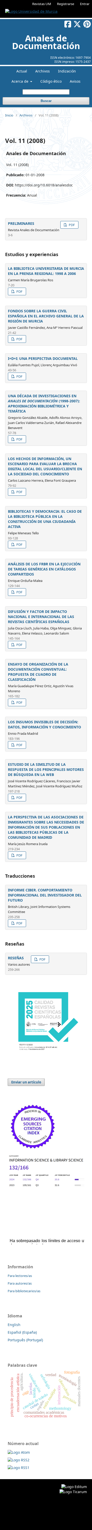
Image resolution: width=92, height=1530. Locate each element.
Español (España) (22, 1332)
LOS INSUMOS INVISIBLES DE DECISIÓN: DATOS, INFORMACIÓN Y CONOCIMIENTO (44, 724)
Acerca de (20, 81)
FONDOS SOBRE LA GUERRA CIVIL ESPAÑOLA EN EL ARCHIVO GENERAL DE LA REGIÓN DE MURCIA (46, 315)
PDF (71, 225)
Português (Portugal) (25, 1339)
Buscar (46, 101)
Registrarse (65, 4)
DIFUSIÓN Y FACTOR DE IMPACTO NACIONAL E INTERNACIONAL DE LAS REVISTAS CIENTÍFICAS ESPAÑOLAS (41, 616)
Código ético (51, 81)
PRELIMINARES (21, 223)
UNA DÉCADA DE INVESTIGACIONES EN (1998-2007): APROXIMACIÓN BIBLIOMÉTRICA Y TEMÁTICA (44, 403)
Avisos (75, 81)
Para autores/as (20, 1283)
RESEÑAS (16, 957)
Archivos (42, 71)
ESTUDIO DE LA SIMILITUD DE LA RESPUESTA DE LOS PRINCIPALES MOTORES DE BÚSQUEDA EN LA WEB (46, 769)
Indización (67, 71)
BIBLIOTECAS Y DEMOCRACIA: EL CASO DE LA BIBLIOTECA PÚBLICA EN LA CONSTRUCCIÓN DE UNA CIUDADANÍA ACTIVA (45, 519)
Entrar (84, 4)
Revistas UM (41, 4)
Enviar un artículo (26, 1082)
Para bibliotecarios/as (24, 1291)
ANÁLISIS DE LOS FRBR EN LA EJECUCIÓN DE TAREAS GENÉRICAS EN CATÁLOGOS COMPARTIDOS (44, 569)
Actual (21, 71)
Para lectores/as (20, 1275)
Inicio (9, 115)
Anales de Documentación (46, 42)
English (14, 1324)
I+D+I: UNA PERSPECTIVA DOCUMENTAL (43, 358)
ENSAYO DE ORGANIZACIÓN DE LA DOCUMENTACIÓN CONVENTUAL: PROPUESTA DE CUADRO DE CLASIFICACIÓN (38, 672)
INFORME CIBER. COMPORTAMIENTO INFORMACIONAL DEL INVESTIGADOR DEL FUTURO (45, 895)
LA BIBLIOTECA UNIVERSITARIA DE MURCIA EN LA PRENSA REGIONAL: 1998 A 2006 (46, 271)
